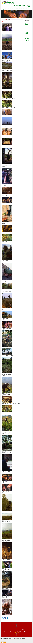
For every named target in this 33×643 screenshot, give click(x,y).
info (22, 5)
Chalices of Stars (27, 34)
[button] (3, 618)
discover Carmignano (10, 8)
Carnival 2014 (27, 37)
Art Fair (26, 22)
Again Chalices (27, 33)
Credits (15, 632)
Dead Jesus (26, 31)
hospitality (20, 8)
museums (4, 8)
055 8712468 (18, 5)
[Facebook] (26, 5)
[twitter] (24, 5)
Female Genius (27, 32)
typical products (25, 8)
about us (4, 9)
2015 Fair (26, 24)
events (17, 8)
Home (3, 19)
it (27, 5)
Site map (18, 632)
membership (9, 9)
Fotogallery (6, 19)
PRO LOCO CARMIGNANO (12, 2)
